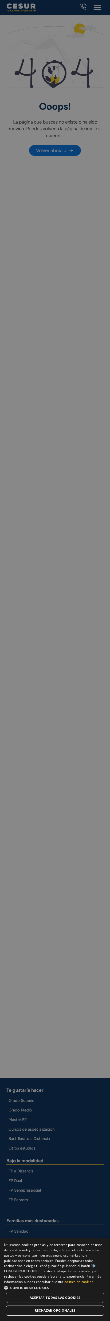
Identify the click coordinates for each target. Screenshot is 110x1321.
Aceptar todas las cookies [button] (55, 1297)
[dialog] (55, 1279)
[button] (55, 1288)
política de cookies (78, 1281)
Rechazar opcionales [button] (55, 1310)
